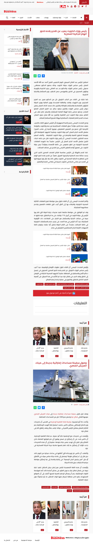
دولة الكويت (40, 284)
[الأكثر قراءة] (4, 171)
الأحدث (29, 17)
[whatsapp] (35, 75)
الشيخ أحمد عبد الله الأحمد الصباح (65, 284)
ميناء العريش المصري (42, 413)
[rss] (67, 6)
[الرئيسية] (81, 17)
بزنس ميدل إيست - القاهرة (81, 73)
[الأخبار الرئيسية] (4, 29)
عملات (38, 17)
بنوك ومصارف (57, 17)
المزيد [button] (21, 17)
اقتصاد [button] (74, 17)
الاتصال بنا (7, 540)
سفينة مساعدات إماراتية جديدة (64, 413)
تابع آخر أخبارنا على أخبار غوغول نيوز (59, 293)
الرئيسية (87, 23)
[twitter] (39, 75)
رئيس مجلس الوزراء (50, 284)
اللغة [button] (13, 17)
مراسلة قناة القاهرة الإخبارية (61, 421)
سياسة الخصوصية (26, 540)
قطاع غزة (74, 416)
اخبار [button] (66, 17)
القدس (69, 491)
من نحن (15, 540)
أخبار (81, 23)
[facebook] (43, 75)
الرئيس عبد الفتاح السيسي (82, 284)
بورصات (46, 17)
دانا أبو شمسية (46, 487)
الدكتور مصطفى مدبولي (82, 288)
